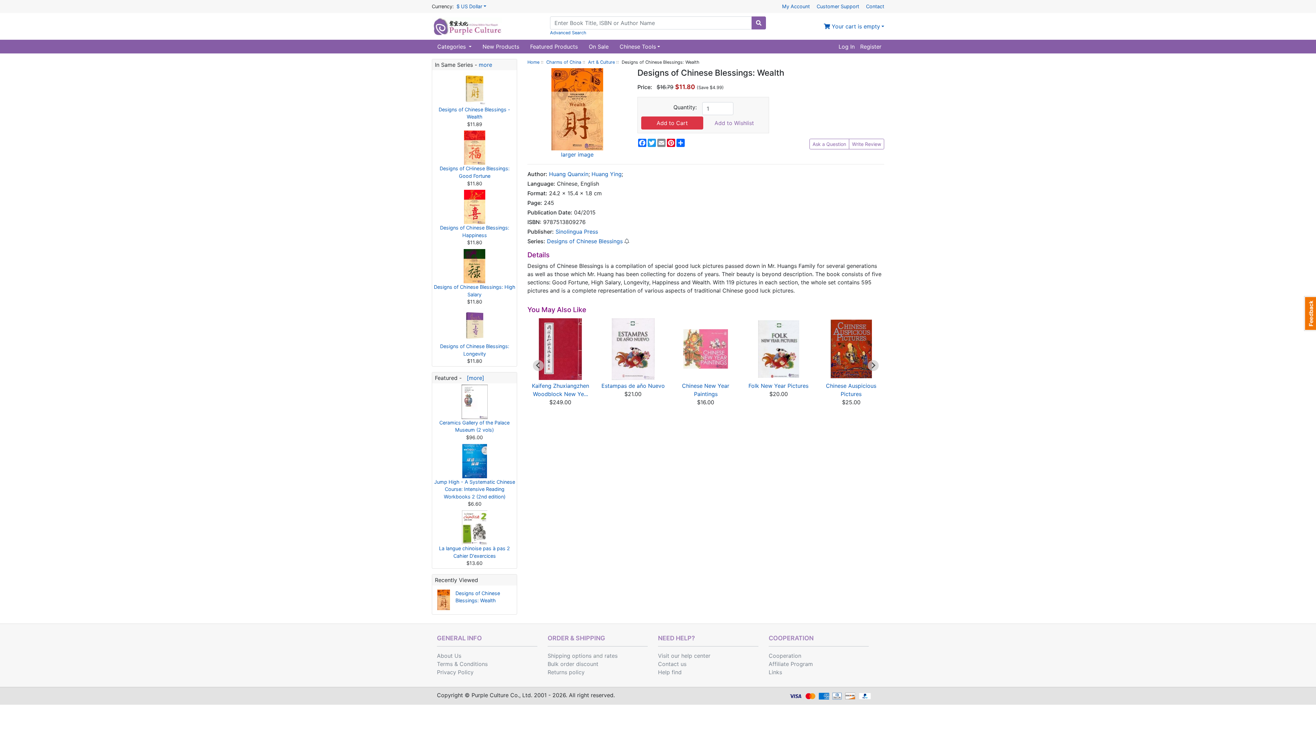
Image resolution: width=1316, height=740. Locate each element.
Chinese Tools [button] (638, 46)
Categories (452, 46)
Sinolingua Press (577, 231)
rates (611, 655)
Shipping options (570, 655)
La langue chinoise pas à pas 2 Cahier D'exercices (474, 552)
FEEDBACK (1310, 313)
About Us (449, 655)
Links (775, 672)
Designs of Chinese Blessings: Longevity (474, 350)
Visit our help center (684, 655)
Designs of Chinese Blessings (585, 241)
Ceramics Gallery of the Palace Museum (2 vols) (474, 426)
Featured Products (554, 46)
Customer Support (838, 6)
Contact (875, 6)
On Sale (599, 46)
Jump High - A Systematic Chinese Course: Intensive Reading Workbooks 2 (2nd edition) (474, 489)
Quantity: (685, 107)
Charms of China (563, 62)
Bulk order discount (573, 664)
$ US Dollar (469, 6)
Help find (670, 672)
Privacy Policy (455, 672)
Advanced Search (568, 32)
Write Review (866, 144)
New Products (501, 46)
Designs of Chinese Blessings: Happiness (474, 231)
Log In (847, 46)
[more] (473, 377)
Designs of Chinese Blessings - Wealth (474, 113)
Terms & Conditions (462, 664)
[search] (759, 22)
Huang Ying (607, 174)
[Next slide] (873, 365)
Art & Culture (601, 62)
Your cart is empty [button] (855, 26)
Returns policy (566, 672)
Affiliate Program (791, 664)
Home (533, 62)
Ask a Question (829, 144)
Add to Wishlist (734, 123)
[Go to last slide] (538, 365)
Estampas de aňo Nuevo (633, 385)
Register (870, 46)
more (485, 64)
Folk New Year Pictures (778, 385)
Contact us (672, 664)
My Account (796, 6)
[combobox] (651, 22)
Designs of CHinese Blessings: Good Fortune (475, 172)
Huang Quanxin (568, 174)
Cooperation (785, 655)
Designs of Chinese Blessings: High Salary (474, 290)
